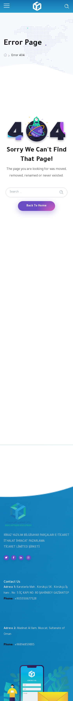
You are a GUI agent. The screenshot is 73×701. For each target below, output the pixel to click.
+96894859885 (24, 645)
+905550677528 (25, 599)
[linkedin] (21, 557)
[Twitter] (6, 557)
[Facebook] (13, 557)
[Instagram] (28, 557)
